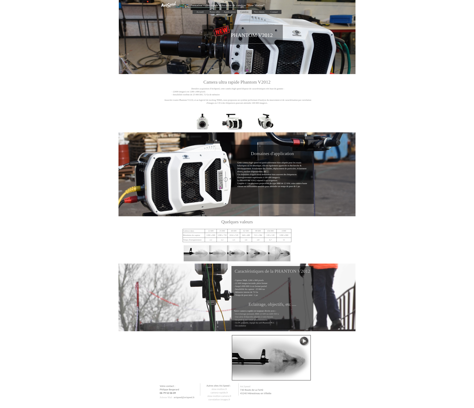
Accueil (200, 12)
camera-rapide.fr (219, 392)
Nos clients (259, 12)
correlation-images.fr (219, 399)
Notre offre (215, 12)
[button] (183, 397)
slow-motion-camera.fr (219, 396)
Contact (274, 12)
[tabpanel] (227, 5)
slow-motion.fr (219, 389)
